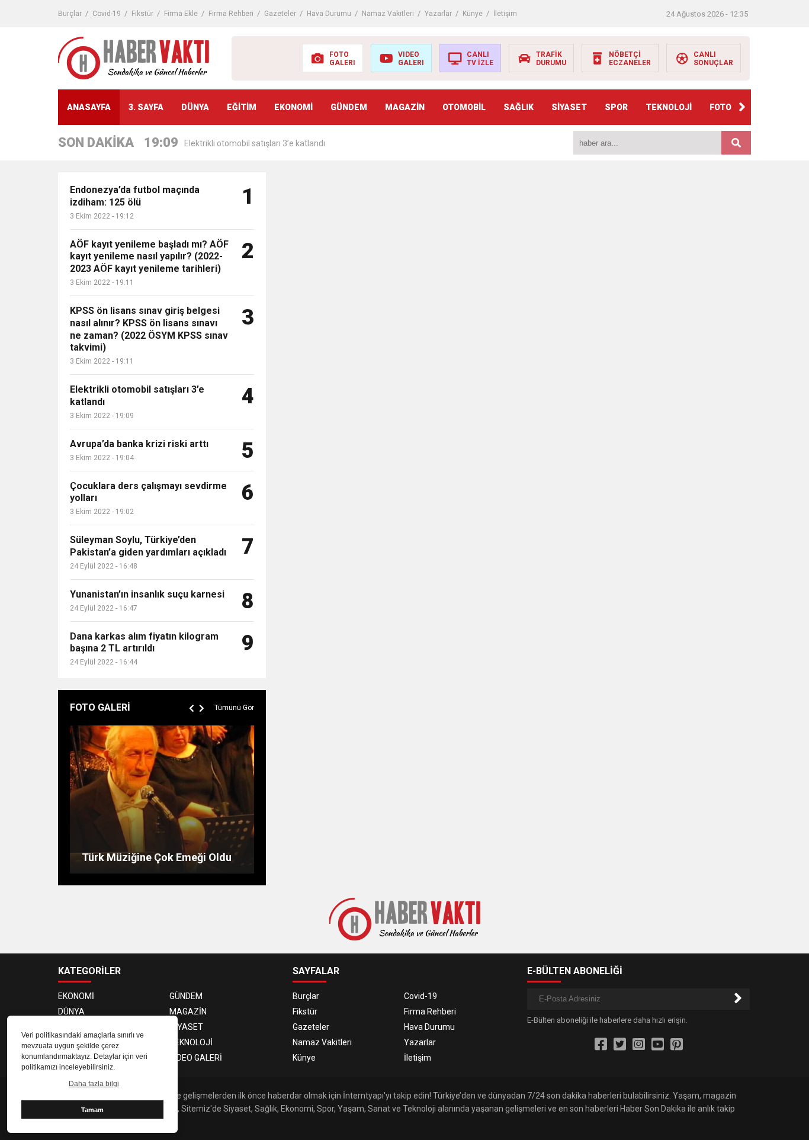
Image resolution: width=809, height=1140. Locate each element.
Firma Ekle (181, 13)
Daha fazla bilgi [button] (94, 1084)
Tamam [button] (92, 1109)
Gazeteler (280, 13)
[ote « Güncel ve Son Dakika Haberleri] (133, 57)
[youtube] (657, 1044)
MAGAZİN (405, 107)
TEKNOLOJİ (669, 107)
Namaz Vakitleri (388, 13)
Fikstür (142, 13)
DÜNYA (195, 107)
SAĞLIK (518, 107)
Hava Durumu (329, 13)
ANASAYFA (89, 107)
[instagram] (639, 1044)
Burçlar (70, 13)
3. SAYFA (146, 107)
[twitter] (620, 1044)
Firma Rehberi (230, 13)
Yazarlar (438, 13)
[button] (742, 107)
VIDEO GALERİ (195, 1057)
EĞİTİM (241, 107)
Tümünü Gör (234, 708)
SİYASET (569, 107)
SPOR (616, 107)
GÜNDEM (348, 107)
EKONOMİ (293, 107)
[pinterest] (676, 1044)
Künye (473, 13)
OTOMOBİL (464, 107)
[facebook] (601, 1044)
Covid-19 (106, 13)
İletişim (505, 13)
